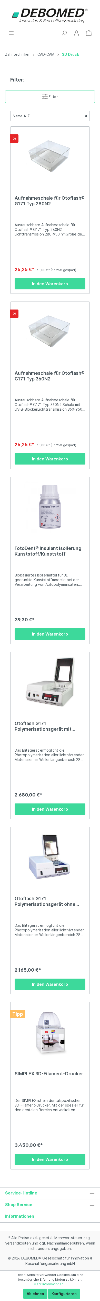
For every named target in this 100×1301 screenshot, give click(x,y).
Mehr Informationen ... (50, 1284)
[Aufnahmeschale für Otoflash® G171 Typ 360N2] (50, 331)
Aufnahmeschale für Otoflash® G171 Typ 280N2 (49, 200)
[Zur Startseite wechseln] (50, 15)
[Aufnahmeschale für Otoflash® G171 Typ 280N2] (50, 156)
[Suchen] (64, 33)
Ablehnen (35, 1293)
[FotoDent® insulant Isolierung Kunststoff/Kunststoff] (50, 507)
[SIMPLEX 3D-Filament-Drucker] (50, 1032)
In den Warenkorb (50, 283)
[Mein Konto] (76, 33)
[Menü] (11, 33)
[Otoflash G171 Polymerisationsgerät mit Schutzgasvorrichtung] (50, 682)
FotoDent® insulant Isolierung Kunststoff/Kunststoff (48, 551)
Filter (53, 96)
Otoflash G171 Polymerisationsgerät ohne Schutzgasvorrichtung (45, 901)
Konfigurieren (64, 1293)
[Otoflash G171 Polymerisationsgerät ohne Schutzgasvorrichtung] (50, 857)
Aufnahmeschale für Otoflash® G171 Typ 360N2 (49, 375)
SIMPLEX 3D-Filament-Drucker (49, 1073)
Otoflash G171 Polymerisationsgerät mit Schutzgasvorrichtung (43, 726)
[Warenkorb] (89, 33)
